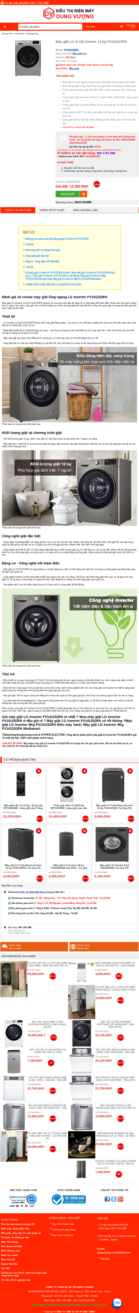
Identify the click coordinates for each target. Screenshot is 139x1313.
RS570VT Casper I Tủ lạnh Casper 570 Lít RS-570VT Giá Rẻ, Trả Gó (115, 1162)
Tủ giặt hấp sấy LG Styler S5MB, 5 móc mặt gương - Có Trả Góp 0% (48, 1136)
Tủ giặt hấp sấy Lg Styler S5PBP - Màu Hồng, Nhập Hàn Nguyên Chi (47, 964)
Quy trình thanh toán (63, 1224)
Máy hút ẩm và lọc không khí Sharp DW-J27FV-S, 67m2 (48, 1051)
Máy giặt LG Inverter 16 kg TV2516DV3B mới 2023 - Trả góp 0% (68, 868)
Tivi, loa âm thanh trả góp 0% (18, 1224)
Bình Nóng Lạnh (10, 1250)
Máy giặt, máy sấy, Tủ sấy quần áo (21, 1233)
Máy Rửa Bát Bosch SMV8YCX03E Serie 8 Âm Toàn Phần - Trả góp (115, 1051)
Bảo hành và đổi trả (62, 1235)
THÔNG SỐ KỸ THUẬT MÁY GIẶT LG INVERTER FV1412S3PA (54, 284)
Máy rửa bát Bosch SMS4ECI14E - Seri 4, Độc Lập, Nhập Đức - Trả (48, 1106)
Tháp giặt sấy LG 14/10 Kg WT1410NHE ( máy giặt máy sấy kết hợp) (69, 808)
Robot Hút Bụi (9, 1264)
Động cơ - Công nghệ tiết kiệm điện (42, 261)
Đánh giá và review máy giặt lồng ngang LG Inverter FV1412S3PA (57, 238)
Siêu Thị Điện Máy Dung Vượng (37, 892)
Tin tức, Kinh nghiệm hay (16, 1280)
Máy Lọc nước (9, 1255)
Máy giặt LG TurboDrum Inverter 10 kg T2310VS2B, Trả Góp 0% (114, 806)
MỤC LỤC (29, 231)
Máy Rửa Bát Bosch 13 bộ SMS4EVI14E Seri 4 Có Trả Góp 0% (116, 1106)
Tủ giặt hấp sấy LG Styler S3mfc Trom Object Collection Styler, (115, 988)
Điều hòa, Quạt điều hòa (15, 1228)
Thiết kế (30, 244)
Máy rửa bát (8, 1259)
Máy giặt (74, 68)
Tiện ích (29, 267)
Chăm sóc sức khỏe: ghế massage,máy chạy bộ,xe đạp (24, 1274)
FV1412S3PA (71, 49)
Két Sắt (5, 1268)
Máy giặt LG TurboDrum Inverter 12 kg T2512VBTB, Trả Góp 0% (23, 866)
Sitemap (105, 1258)
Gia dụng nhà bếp (11, 1246)
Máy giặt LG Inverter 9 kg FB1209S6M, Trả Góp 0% (114, 866)
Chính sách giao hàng (64, 1229)
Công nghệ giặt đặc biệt (37, 255)
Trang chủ (7, 33)
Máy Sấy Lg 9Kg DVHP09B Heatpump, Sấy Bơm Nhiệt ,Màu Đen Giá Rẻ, (115, 1024)
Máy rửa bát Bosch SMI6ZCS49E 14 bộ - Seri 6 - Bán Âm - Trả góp (48, 1078)
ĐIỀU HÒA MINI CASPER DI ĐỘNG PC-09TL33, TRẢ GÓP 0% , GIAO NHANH (115, 964)
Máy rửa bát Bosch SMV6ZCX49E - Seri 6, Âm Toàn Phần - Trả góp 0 (115, 1078)
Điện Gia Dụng (9, 1241)
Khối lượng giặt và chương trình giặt (43, 250)
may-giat (19, 33)
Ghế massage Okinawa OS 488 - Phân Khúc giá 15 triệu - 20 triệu (115, 1134)
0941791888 (82, 202)
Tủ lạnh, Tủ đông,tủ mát (15, 1237)
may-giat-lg (32, 33)
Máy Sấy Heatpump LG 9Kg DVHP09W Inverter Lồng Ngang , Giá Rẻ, (47, 1024)
